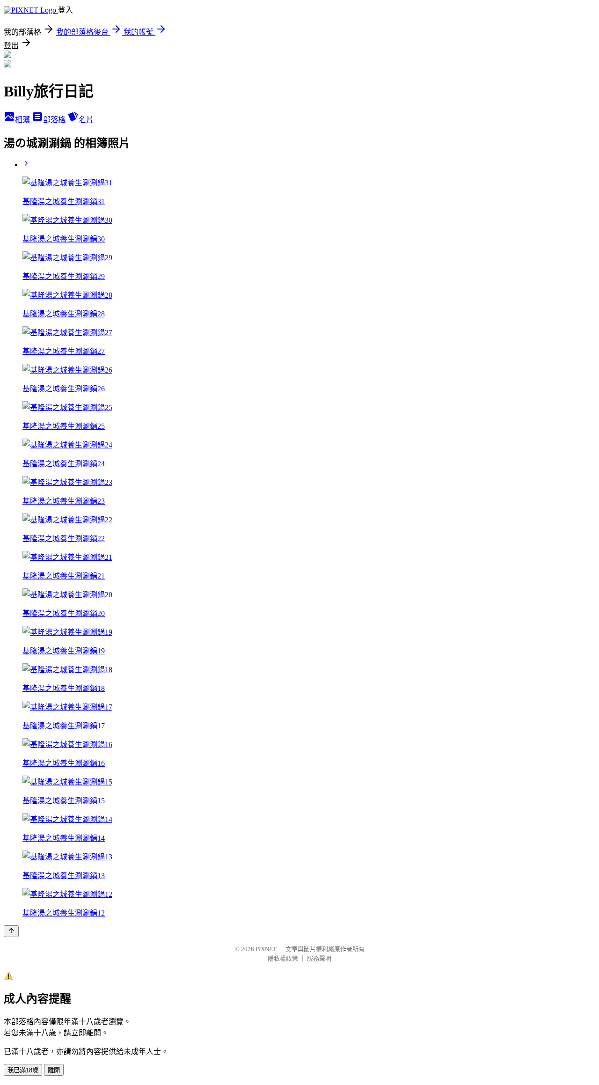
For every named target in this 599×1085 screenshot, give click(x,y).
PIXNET (266, 949)
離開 (54, 1070)
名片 (86, 120)
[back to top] (11, 931)
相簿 (23, 120)
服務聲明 (319, 958)
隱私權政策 (283, 958)
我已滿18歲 (22, 1070)
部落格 (55, 120)
